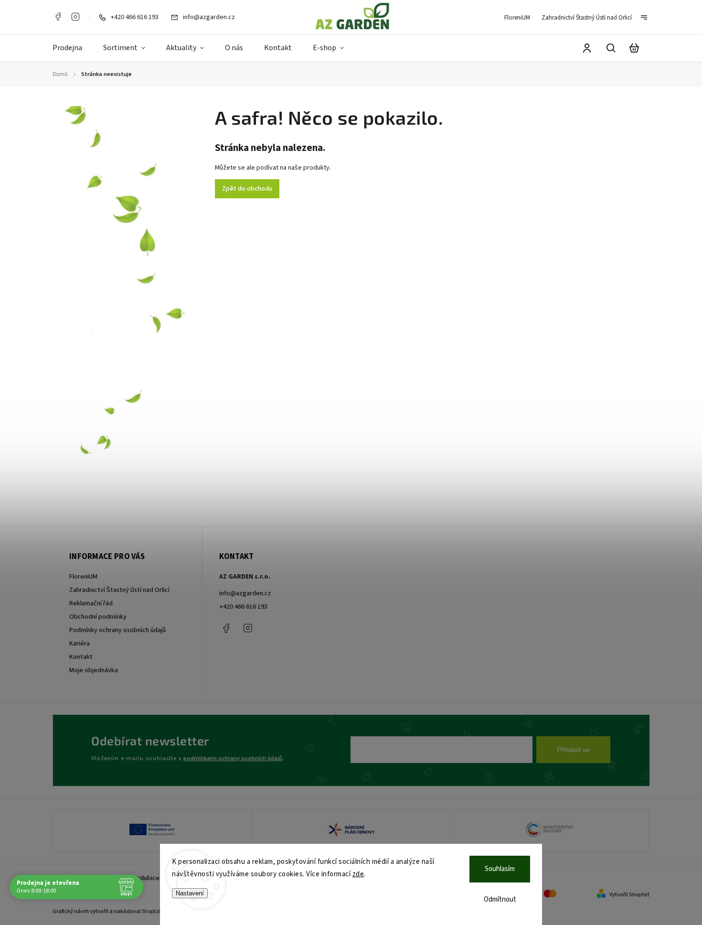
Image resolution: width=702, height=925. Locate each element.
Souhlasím (500, 869)
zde (358, 874)
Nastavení (190, 893)
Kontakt (81, 657)
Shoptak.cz (155, 911)
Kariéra (79, 643)
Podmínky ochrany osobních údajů (117, 630)
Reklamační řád (91, 603)
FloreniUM (517, 17)
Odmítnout (500, 899)
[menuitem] (73, 48)
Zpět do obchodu (247, 189)
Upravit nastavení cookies (97, 895)
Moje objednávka (93, 670)
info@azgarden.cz (245, 593)
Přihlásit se (573, 749)
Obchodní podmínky (98, 617)
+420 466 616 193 (243, 607)
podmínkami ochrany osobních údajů (232, 758)
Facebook (58, 16)
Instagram (75, 16)
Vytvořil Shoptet (629, 895)
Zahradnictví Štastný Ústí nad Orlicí (587, 17)
